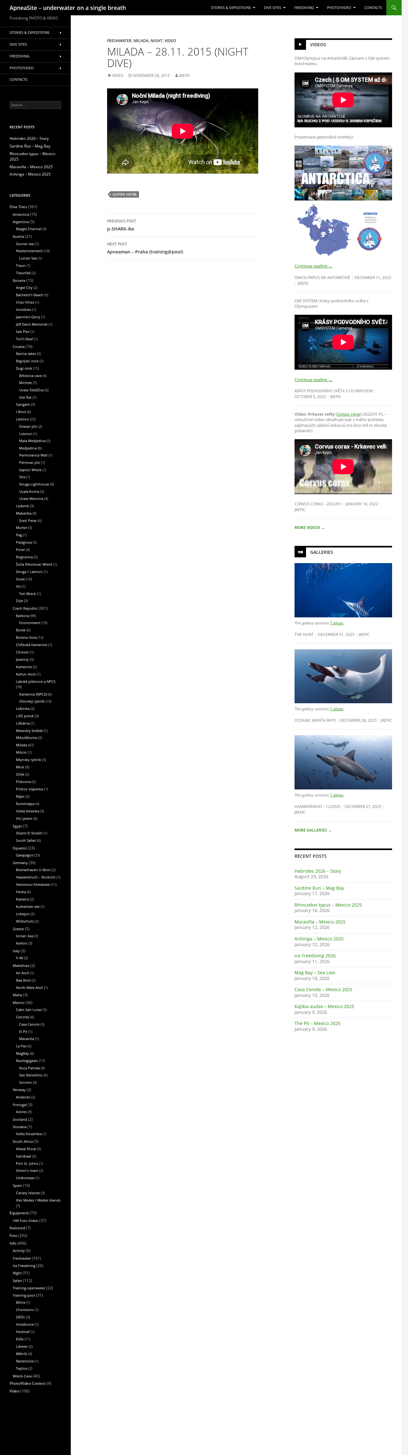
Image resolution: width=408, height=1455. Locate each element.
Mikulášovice (26, 737)
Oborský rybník (32, 701)
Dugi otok (24, 368)
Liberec (22, 1346)
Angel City (24, 287)
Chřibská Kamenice (31, 644)
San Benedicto (31, 1075)
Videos (318, 44)
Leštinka (23, 708)
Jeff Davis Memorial (31, 324)
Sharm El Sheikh (29, 833)
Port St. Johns (27, 1163)
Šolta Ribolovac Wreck (34, 564)
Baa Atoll (23, 980)
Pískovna (23, 781)
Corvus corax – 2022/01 (318, 503)
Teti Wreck (27, 593)
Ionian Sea (24, 935)
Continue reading (313, 266)
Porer (20, 549)
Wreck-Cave (22, 1376)
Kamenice (24, 666)
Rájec (20, 796)
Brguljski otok (27, 360)
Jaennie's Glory (28, 316)
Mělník (21, 1353)
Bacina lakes (26, 353)
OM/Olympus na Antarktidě (322, 277)
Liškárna (23, 723)
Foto (13, 1235)
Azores (21, 1111)
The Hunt (304, 634)
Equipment (19, 1212)
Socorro (25, 1082)
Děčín (20, 1317)
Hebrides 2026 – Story (318, 871)
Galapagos (24, 855)
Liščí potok (25, 715)
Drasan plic (28, 426)
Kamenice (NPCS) (33, 694)
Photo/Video (339, 7)
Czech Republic (25, 608)
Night (156, 40)
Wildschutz (25, 921)
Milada (141, 40)
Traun (21, 265)
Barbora (22, 615)
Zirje (19, 600)
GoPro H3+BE (125, 194)
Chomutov (24, 1309)
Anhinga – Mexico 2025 (319, 939)
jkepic (184, 75)
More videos (310, 527)
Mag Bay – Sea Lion (315, 972)
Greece (18, 928)
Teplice (21, 1368)
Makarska (24, 513)
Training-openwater (29, 1287)
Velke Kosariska (28, 1133)
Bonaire (19, 280)
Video (170, 40)
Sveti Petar (28, 520)
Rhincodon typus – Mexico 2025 (328, 905)
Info (13, 1243)
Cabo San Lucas (29, 1009)
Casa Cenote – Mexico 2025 (323, 989)
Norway (19, 1089)
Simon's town (27, 1170)
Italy (16, 950)
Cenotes (22, 1016)
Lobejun (23, 913)
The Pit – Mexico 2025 (317, 1023)
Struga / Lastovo (29, 571)
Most (20, 767)
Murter (21, 527)
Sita (22, 476)
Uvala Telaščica (31, 390)
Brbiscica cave (30, 375)
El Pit (23, 1031)
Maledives (21, 965)
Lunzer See (28, 258)
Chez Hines (25, 302)
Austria (18, 236)
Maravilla (26, 1038)
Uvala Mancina (31, 498)
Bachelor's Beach (29, 294)
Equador (20, 848)
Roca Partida (29, 1068)
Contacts (373, 7)
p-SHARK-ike (121, 225)
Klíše (20, 1339)
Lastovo (22, 419)
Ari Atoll (22, 972)
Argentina (21, 221)
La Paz (21, 1046)
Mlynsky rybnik (28, 759)
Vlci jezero (24, 818)
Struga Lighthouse (34, 484)
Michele (25, 382)
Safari (17, 1280)
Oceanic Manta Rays (315, 720)
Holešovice (25, 1324)
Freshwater (119, 40)
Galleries (321, 552)
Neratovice (24, 1361)
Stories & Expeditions (231, 7)
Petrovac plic (29, 462)
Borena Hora (26, 637)
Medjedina (28, 448)
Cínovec (22, 652)
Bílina (20, 1302)
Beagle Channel (28, 228)
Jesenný (22, 659)
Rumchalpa (25, 803)
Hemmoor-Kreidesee (33, 884)
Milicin (21, 752)
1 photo (336, 622)
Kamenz (22, 899)
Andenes (23, 1097)
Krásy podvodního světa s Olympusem (334, 390)
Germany (20, 862)
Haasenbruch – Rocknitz (35, 877)
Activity (19, 1250)
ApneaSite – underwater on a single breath (68, 7)
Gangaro (23, 404)
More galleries (313, 830)
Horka (21, 891)
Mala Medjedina (32, 440)
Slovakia (19, 1126)
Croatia (19, 346)
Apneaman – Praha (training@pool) (145, 248)
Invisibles (23, 309)
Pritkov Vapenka (29, 789)
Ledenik (22, 505)
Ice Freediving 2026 (315, 956)
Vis (18, 586)
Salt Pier (22, 331)
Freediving (304, 7)
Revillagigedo (27, 1060)
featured (17, 1227)
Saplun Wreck (30, 469)
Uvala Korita (29, 491)
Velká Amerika (27, 811)
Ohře (20, 774)
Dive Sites (272, 7)
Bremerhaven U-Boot (33, 869)
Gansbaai (23, 1156)
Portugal (20, 1104)
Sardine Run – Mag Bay (319, 888)
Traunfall (23, 272)
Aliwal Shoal (26, 1148)
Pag (19, 534)
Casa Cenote (29, 1024)
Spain (17, 1185)
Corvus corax (349, 414)
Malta (17, 994)
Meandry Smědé (29, 730)
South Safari (26, 840)
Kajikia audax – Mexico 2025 (324, 1006)
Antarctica (21, 214)
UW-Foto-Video (25, 1220)
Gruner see (25, 243)
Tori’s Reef (24, 338)
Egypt (17, 826)
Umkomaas (25, 1177)
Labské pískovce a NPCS (35, 681)
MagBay (22, 1053)
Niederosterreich (29, 250)
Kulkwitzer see (28, 906)
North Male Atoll (29, 987)
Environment (29, 622)
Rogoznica (24, 556)
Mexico (19, 1002)
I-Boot (21, 411)
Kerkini (21, 943)
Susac (20, 579)
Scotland (20, 1119)
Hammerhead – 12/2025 (317, 806)
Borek (21, 630)
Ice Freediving (24, 1265)
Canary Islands (28, 1192)
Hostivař (23, 1331)
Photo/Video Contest (28, 1383)
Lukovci (25, 433)
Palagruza (24, 542)
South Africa (23, 1141)
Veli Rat (25, 397)
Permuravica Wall (33, 455)
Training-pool (24, 1295)
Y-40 (19, 957)
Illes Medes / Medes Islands (38, 1200)
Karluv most (26, 674)
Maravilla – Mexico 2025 (320, 922)
